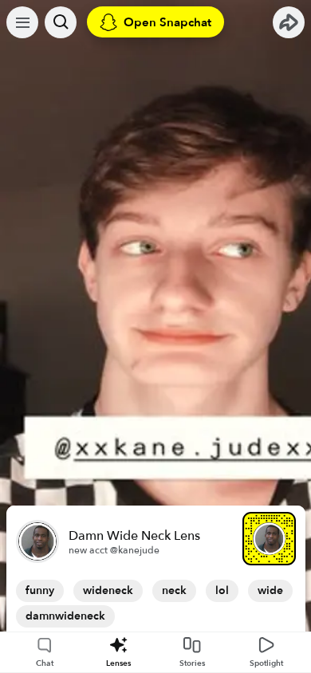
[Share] (289, 22)
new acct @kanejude (114, 550)
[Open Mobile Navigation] (22, 22)
